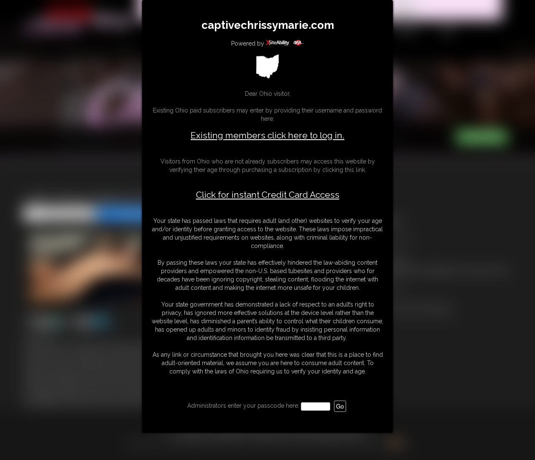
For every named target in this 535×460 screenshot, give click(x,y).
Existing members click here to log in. (267, 135)
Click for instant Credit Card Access (267, 195)
